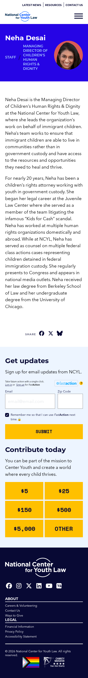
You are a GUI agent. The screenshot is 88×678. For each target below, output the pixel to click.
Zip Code (64, 391)
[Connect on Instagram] (19, 586)
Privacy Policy (14, 631)
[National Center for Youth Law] (21, 16)
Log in (8, 384)
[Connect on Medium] (59, 586)
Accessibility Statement (21, 636)
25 (63, 490)
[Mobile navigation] (78, 16)
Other (64, 528)
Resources (53, 5)
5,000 (24, 528)
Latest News (31, 5)
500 (64, 509)
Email (9, 391)
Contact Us (74, 5)
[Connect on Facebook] (9, 586)
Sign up (20, 384)
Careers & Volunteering (21, 606)
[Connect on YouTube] (49, 586)
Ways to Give (14, 615)
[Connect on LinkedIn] (39, 586)
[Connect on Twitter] (29, 586)
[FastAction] (66, 383)
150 (24, 509)
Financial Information (19, 627)
